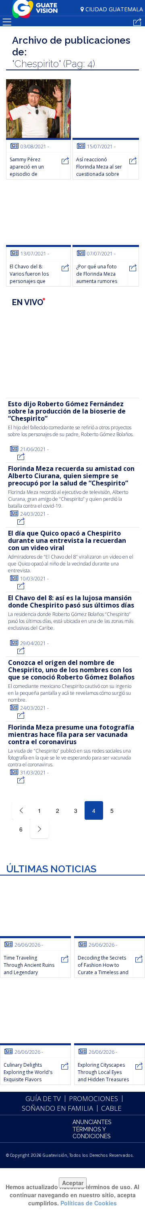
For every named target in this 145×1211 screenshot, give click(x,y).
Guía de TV (43, 1098)
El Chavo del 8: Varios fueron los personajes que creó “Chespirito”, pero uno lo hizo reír (30, 284)
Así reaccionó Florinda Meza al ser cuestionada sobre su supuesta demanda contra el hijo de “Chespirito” (99, 177)
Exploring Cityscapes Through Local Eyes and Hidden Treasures (103, 1072)
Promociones (93, 1098)
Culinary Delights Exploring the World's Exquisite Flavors (28, 1072)
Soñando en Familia (57, 1108)
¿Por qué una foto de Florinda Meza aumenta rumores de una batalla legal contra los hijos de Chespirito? (98, 284)
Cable (111, 1108)
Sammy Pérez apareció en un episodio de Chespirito (27, 170)
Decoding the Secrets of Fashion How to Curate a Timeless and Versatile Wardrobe (103, 968)
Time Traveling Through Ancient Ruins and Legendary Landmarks (29, 968)
